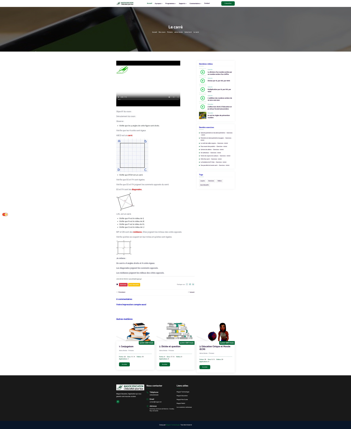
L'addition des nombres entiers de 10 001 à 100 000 (220, 99)
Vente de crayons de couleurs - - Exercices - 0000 (215, 156)
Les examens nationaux (184, 407)
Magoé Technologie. (173, 425)
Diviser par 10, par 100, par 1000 (219, 81)
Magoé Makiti (181, 403)
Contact (207, 3)
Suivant (192, 292)
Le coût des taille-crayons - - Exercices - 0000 (214, 143)
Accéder (124, 364)
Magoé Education (182, 396)
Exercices (211, 181)
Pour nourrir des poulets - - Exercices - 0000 (214, 146)
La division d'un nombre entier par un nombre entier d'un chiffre (220, 73)
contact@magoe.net (156, 402)
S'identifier (228, 3)
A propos (158, 3)
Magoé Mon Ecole (182, 400)
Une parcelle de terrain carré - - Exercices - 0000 (215, 165)
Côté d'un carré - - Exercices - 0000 (211, 159)
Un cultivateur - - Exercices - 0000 (211, 153)
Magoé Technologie (183, 392)
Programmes (170, 3)
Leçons (202, 181)
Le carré (196, 32)
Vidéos (220, 181)
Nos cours (162, 32)
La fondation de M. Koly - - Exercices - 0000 (213, 162)
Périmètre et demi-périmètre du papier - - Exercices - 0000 (216, 139)
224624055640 (154, 395)
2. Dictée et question (169, 346)
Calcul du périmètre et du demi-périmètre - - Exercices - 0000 (216, 134)
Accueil (149, 3)
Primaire (170, 32)
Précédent (121, 292)
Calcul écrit (188, 32)
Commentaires (195, 3)
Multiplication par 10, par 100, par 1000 (219, 90)
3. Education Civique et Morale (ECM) (214, 348)
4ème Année (178, 32)
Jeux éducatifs (204, 185)
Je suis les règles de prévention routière (219, 116)
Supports (182, 3)
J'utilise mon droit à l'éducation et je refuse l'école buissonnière (220, 108)
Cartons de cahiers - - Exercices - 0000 (212, 150)
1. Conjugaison (126, 346)
